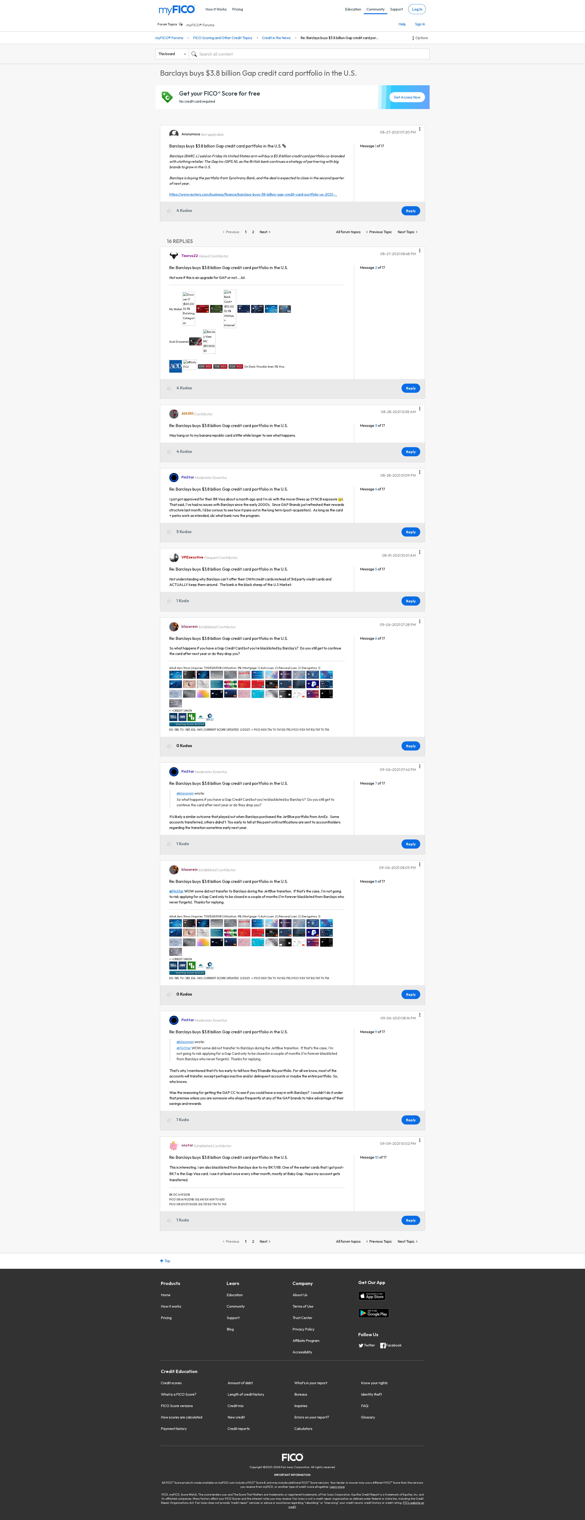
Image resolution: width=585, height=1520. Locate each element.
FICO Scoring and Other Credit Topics (222, 37)
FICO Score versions (177, 1405)
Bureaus (300, 1394)
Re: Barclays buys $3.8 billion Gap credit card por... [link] (339, 37)
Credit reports (239, 1428)
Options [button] (421, 37)
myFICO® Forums (200, 25)
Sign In (420, 24)
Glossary (368, 1417)
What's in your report (310, 1383)
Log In (417, 9)
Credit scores (171, 1383)
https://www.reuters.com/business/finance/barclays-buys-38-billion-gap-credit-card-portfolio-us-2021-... (253, 194)
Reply (411, 210)
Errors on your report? (311, 1417)
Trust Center (302, 1317)
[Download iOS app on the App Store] (372, 1295)
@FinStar (176, 891)
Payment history (174, 1428)
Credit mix (236, 1405)
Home (165, 1295)
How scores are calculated (181, 1417)
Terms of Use (302, 1306)
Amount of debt (240, 1383)
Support (396, 9)
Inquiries (300, 1405)
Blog (230, 1329)
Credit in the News (276, 37)
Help (402, 24)
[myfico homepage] (177, 9)
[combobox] (309, 54)
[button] (420, 127)
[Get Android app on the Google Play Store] (373, 1313)
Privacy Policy (303, 1329)
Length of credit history (246, 1394)
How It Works (216, 9)
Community (376, 9)
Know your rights (374, 1383)
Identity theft (371, 1394)
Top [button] (167, 1260)
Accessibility (302, 1352)
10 (377, 1157)
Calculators (303, 1428)
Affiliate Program (305, 1340)
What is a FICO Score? (178, 1394)
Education (353, 9)
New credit (236, 1417)
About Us (299, 1295)
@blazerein (185, 793)
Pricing (237, 9)
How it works (171, 1306)
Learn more (337, 1486)
